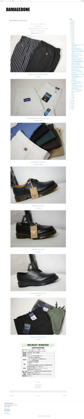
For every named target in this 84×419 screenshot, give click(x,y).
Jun (72, 40)
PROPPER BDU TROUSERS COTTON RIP (38, 337)
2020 (72, 29)
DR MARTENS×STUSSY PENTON (38, 249)
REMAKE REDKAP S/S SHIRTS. (76, 55)
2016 (72, 103)
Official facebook (7, 411)
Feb (72, 97)
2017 (72, 102)
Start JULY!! (73, 43)
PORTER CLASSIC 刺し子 (75, 53)
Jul (72, 39)
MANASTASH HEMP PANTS (76, 63)
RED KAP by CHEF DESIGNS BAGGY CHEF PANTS (38, 74)
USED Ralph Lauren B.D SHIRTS (77, 85)
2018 (72, 100)
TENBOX (72, 92)
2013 (72, 107)
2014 (72, 106)
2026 (72, 20)
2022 (72, 26)
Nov (72, 33)
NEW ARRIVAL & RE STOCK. (76, 81)
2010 (72, 109)
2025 (72, 22)
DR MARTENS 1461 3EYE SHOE (38, 205)
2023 (72, 25)
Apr (72, 94)
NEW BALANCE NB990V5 (75, 64)
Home (38, 395)
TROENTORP (73, 47)
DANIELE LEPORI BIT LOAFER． (77, 66)
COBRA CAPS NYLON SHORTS (76, 58)
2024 (72, 23)
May (72, 42)
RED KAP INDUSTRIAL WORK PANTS (38, 162)
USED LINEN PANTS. (75, 56)
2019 (72, 30)
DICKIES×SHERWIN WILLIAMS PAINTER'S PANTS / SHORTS (38, 118)
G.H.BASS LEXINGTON (75, 69)
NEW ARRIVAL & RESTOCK (76, 48)
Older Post (65, 395)
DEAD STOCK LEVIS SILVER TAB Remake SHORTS (77, 77)
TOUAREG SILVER (74, 88)
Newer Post (12, 395)
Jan (72, 98)
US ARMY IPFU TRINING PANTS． (77, 89)
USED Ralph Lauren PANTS (76, 91)
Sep (72, 36)
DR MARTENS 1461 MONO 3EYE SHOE (38, 293)
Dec (72, 32)
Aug (72, 37)
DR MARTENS (73, 80)
